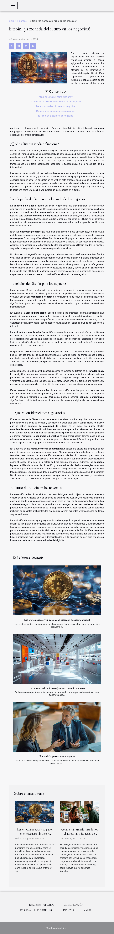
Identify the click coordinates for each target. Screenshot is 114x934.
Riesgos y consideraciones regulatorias (55, 111)
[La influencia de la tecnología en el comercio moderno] (57, 659)
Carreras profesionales (36, 910)
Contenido (57, 91)
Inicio (11, 21)
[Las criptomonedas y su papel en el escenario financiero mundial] (57, 590)
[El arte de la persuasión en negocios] (57, 727)
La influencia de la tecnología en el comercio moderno (57, 688)
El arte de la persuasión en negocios (57, 756)
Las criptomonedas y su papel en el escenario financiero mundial (57, 619)
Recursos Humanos (41, 904)
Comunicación (73, 904)
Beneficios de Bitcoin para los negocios (55, 106)
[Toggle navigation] (13, 5)
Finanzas (22, 21)
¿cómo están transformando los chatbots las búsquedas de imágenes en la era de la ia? (79, 833)
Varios (88, 910)
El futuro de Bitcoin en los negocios (55, 116)
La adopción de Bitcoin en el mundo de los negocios (55, 101)
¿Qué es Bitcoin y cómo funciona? (56, 97)
